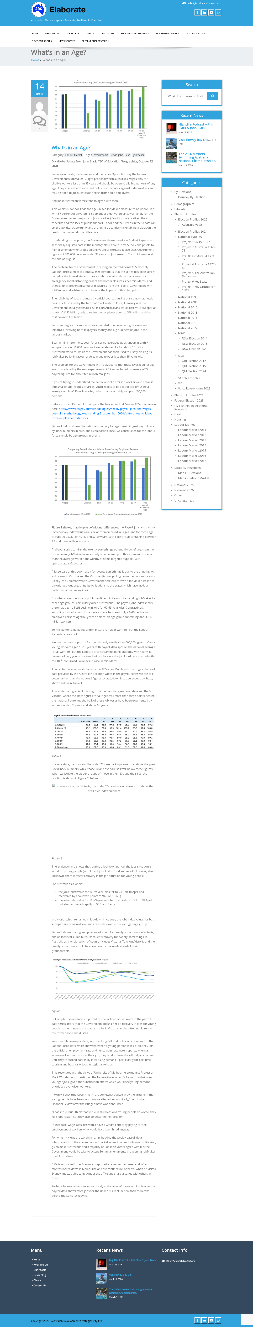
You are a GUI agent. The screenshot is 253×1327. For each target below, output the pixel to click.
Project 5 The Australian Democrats (198, 274)
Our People (72, 33)
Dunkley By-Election (191, 197)
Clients (90, 33)
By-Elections (182, 192)
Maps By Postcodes (187, 467)
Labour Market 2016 (192, 455)
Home (35, 33)
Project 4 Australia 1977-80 (199, 266)
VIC (180, 383)
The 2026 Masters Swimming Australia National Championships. (197, 157)
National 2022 (188, 328)
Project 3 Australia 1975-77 (199, 257)
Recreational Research (95, 41)
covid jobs (117, 155)
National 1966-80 (190, 236)
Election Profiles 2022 (192, 219)
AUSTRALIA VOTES (195, 33)
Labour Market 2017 (192, 461)
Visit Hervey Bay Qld (193, 140)
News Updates (67, 41)
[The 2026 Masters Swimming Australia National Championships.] (172, 157)
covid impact (101, 155)
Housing (180, 419)
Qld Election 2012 (194, 361)
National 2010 (188, 307)
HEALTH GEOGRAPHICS (168, 33)
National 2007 (188, 302)
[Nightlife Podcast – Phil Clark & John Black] (172, 128)
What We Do (52, 33)
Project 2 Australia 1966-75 (199, 248)
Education (181, 209)
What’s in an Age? (71, 147)
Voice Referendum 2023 (194, 388)
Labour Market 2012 (192, 435)
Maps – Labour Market (193, 478)
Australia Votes (192, 224)
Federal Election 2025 (189, 400)
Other (178, 495)
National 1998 (188, 297)
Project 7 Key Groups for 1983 (198, 288)
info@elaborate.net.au (203, 3)
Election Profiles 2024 (192, 231)
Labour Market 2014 (192, 445)
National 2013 (188, 312)
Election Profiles (42, 41)
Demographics (184, 204)
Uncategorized (184, 500)
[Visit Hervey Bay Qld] (172, 143)
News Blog (40, 1275)
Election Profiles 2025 (189, 395)
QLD (181, 355)
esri (128, 155)
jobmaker (138, 155)
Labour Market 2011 (192, 430)
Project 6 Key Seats (194, 281)
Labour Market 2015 (192, 450)
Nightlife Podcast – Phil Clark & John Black (195, 126)
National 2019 (188, 323)
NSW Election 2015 (195, 343)
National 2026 (184, 490)
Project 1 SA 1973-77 (196, 242)
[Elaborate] (58, 8)
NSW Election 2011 (195, 338)
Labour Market (73, 155)
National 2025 (184, 485)
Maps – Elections (189, 473)
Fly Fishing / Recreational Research (191, 407)
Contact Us (107, 33)
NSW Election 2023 (195, 348)
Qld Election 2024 (194, 371)
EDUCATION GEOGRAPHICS (135, 33)
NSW (181, 333)
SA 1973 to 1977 (189, 378)
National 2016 (188, 317)
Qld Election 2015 (194, 366)
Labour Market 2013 (192, 440)
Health (178, 414)
